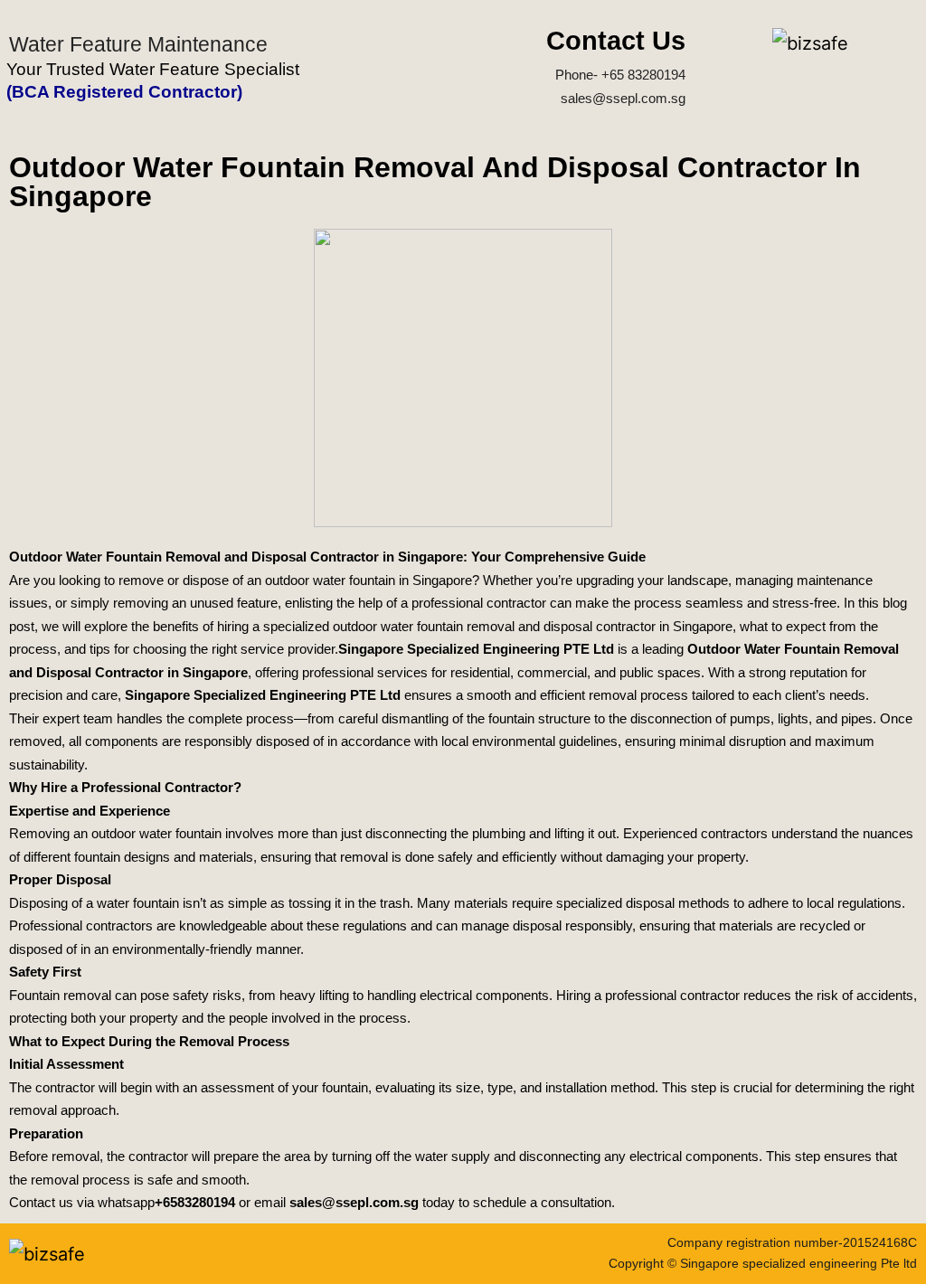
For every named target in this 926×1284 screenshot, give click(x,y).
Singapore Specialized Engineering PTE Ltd (476, 648)
